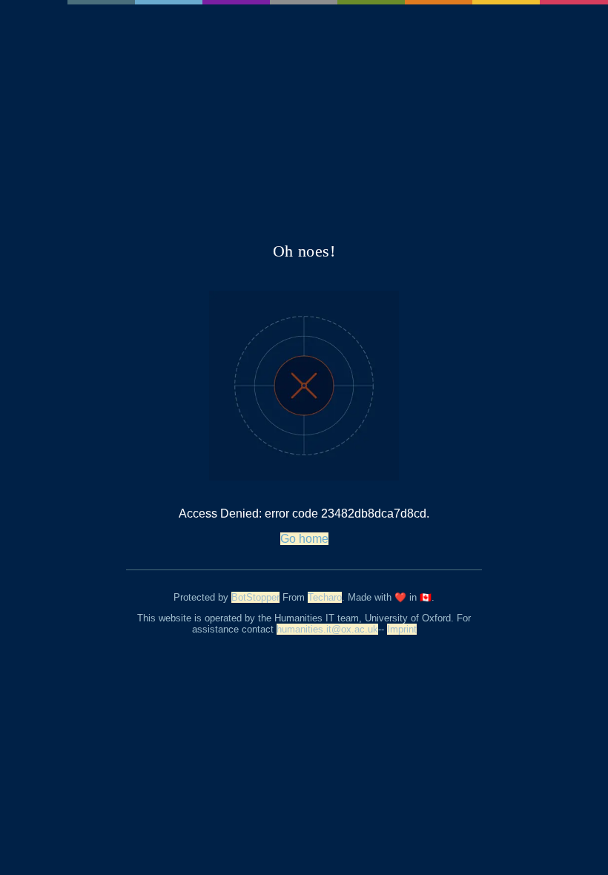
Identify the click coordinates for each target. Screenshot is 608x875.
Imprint (402, 629)
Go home (304, 538)
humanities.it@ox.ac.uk (327, 629)
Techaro (325, 597)
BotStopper (255, 597)
